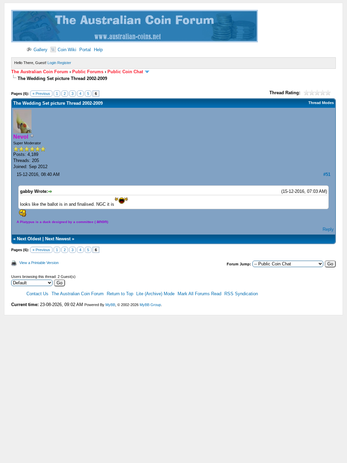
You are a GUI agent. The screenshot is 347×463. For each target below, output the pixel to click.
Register (64, 63)
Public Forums (87, 71)
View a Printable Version (39, 263)
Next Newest (57, 238)
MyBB (110, 305)
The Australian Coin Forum (39, 71)
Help (98, 49)
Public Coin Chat (125, 71)
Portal (85, 49)
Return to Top (120, 293)
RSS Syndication (241, 293)
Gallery (40, 49)
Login (51, 63)
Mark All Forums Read (199, 293)
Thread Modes (321, 103)
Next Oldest (29, 238)
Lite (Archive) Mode (155, 293)
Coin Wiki (67, 49)
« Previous (41, 94)
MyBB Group (150, 305)
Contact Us (37, 293)
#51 (326, 174)
